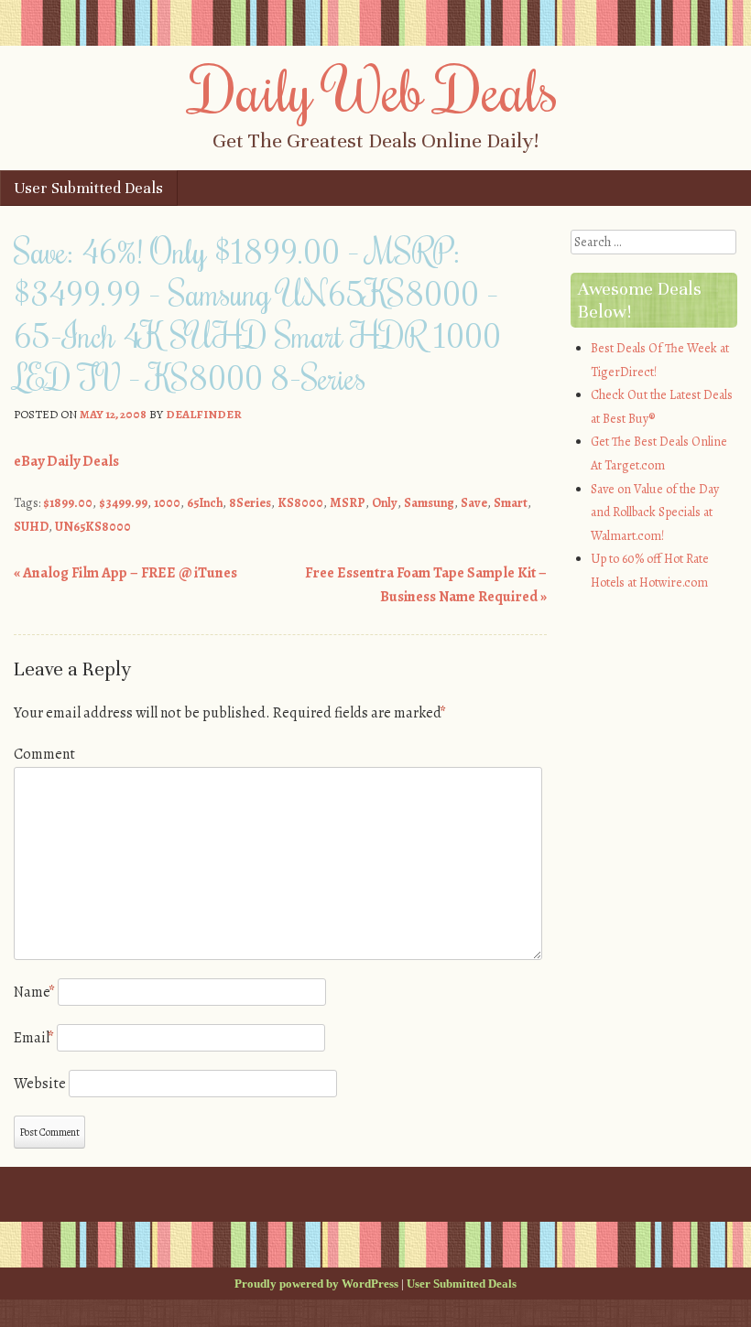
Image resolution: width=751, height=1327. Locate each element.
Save (474, 503)
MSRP (347, 503)
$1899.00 (68, 503)
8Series (250, 503)
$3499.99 (123, 503)
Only (384, 503)
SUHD (31, 526)
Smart (511, 503)
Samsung (429, 503)
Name (34, 992)
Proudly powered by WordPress (316, 1283)
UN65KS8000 (93, 526)
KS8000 (300, 503)
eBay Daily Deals (66, 461)
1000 (167, 503)
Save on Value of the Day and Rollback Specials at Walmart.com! (655, 512)
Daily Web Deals (375, 88)
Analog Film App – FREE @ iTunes (125, 573)
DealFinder (204, 414)
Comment (44, 754)
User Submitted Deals (88, 188)
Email (34, 1038)
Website (40, 1083)
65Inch (205, 503)
